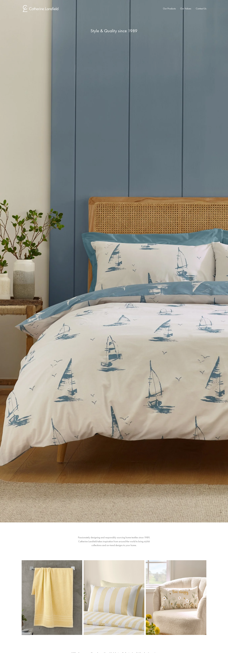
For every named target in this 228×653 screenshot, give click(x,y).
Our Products (169, 8)
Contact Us (201, 8)
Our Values (185, 8)
